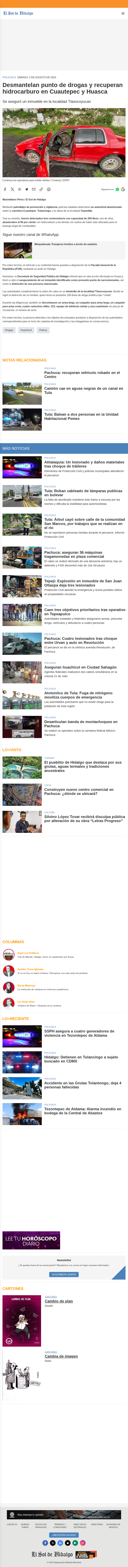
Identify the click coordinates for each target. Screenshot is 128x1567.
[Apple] (68, 1543)
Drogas (9, 330)
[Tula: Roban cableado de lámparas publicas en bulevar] (22, 497)
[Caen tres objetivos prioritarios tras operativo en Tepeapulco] (22, 616)
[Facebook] (4, 189)
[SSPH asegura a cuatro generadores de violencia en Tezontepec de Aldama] (22, 1036)
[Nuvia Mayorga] (8, 987)
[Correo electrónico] (33, 189)
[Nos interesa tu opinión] (64, 1514)
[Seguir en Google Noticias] (123, 189)
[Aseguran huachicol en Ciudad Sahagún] (22, 672)
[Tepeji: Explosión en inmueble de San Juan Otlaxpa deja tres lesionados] (22, 587)
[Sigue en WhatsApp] (117, 189)
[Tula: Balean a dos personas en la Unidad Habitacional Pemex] (22, 419)
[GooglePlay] (75, 1543)
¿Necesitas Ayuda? (64, 1535)
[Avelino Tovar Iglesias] (8, 971)
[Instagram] (83, 1543)
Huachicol (26, 330)
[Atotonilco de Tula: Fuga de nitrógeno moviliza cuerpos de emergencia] (22, 699)
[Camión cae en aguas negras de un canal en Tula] (22, 394)
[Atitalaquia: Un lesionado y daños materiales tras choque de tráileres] (22, 468)
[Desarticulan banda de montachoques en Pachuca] (22, 728)
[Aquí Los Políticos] (8, 954)
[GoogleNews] (60, 1543)
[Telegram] (26, 189)
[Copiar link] (41, 189)
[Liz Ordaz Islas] (8, 1003)
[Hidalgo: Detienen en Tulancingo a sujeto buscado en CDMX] (22, 1062)
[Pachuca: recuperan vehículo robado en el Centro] (22, 373)
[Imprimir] (48, 189)
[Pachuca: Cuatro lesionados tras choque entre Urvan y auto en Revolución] (22, 645)
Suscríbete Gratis (64, 1274)
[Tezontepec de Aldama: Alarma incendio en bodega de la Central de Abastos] (22, 1114)
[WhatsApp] (19, 189)
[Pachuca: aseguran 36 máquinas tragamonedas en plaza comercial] (22, 559)
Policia (43, 330)
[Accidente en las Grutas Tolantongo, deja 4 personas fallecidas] (22, 1088)
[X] (12, 189)
